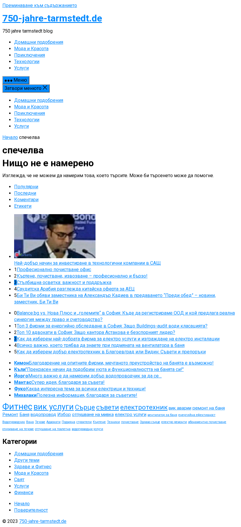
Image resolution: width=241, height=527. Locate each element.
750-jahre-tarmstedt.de (52, 18)
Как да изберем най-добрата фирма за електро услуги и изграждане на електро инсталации (118, 339)
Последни (25, 193)
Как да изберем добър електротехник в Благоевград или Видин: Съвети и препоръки (111, 352)
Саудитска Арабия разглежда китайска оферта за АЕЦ (76, 289)
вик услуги (54, 407)
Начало (10, 137)
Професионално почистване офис (54, 269)
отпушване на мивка (93, 414)
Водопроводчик (13, 422)
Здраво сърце (150, 422)
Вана (30, 422)
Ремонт (10, 414)
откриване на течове (18, 429)
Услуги (21, 126)
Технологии (26, 119)
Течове (40, 422)
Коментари (26, 199)
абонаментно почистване (207, 422)
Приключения (29, 113)
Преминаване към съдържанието (39, 5)
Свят (19, 479)
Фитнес (17, 407)
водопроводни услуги (87, 429)
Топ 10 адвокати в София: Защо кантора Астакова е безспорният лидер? (96, 332)
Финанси (23, 492)
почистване (130, 422)
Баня (24, 414)
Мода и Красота (31, 107)
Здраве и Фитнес (32, 466)
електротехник (144, 407)
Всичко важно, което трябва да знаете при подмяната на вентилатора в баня (101, 345)
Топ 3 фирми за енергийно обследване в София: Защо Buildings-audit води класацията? (112, 326)
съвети (107, 407)
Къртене (99, 422)
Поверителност (31, 510)
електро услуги (130, 414)
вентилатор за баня (162, 415)
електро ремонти (174, 422)
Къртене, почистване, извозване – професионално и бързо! (82, 276)
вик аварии (180, 408)
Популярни (26, 186)
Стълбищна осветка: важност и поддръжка (64, 282)
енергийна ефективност (196, 415)
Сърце (85, 407)
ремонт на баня (209, 408)
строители (84, 422)
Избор (64, 414)
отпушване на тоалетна (53, 429)
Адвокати (53, 422)
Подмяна (68, 422)
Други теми (26, 460)
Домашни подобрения (38, 100)
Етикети (22, 206)
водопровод (43, 414)
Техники (113, 422)
